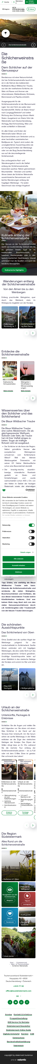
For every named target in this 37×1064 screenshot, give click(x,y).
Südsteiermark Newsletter (18, 1026)
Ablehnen (18, 572)
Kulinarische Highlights (14, 270)
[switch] (32, 531)
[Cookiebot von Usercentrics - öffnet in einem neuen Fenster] (26, 490)
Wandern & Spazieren (24, 923)
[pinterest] (27, 1002)
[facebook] (10, 1002)
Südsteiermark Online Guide (18, 1030)
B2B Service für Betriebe (18, 1022)
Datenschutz (18, 1038)
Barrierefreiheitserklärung (18, 1041)
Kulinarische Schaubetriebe (9, 383)
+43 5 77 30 (18, 986)
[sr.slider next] (32, 333)
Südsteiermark (21, 962)
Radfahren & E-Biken (10, 879)
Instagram (27, 904)
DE (17, 996)
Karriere (24, 1034)
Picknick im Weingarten (24, 888)
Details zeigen (25, 552)
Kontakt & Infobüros (23, 1014)
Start (11, 962)
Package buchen (25, 812)
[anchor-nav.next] (33, 45)
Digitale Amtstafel (11, 1034)
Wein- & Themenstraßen (20, 964)
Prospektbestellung (18, 1018)
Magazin (10, 900)
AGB (32, 1034)
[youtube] (15, 1002)
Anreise (8, 1014)
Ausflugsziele (25, 915)
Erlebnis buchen (9, 812)
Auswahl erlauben (18, 565)
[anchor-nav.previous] (4, 45)
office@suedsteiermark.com (18, 991)
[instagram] (21, 1002)
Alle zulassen (18, 559)
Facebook (10, 922)
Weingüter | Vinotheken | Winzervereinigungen (27, 385)
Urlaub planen (8, 956)
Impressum (19, 1045)
